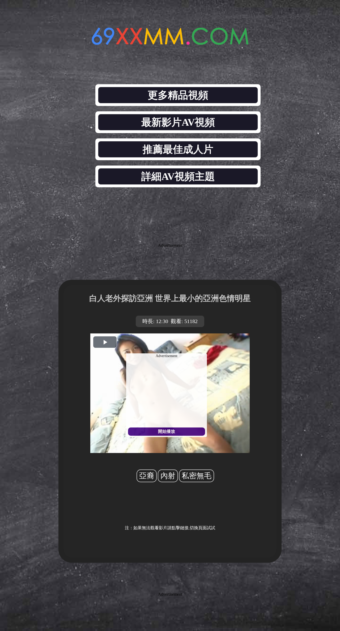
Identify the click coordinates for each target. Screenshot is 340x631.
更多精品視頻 (178, 95)
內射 (167, 476)
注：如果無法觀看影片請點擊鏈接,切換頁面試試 (170, 528)
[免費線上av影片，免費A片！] (170, 42)
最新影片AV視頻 (178, 122)
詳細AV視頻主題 (178, 176)
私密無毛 (196, 476)
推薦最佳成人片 (178, 149)
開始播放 (166, 431)
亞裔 (146, 476)
